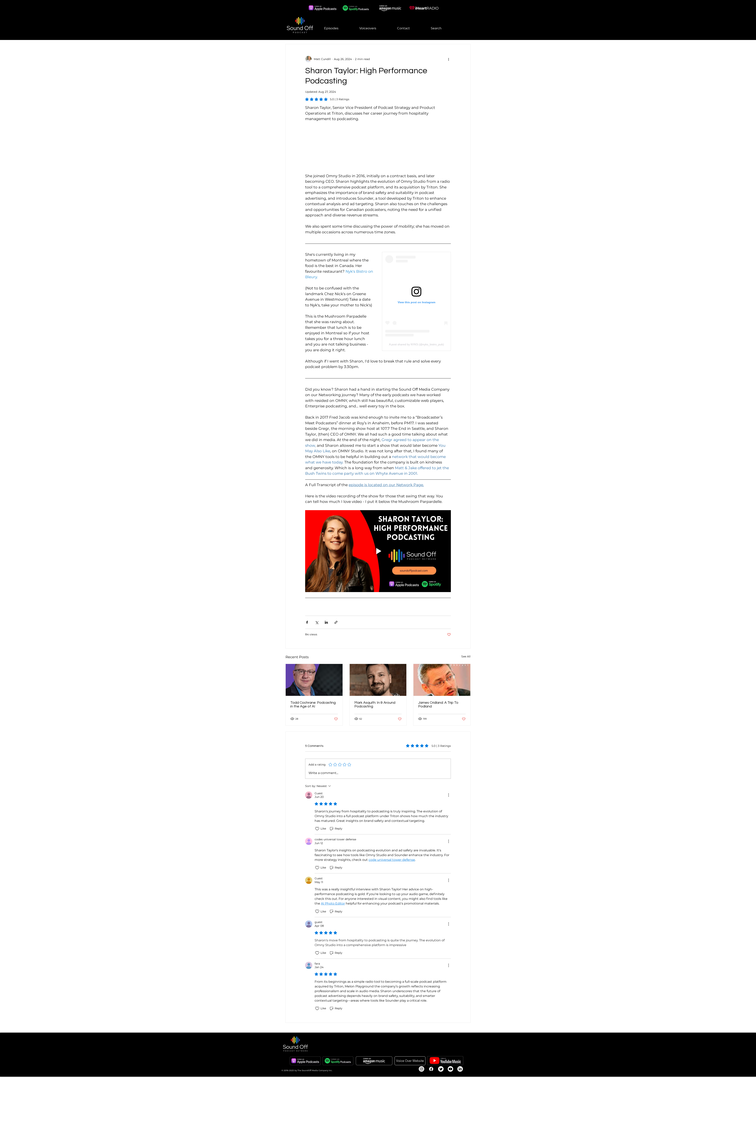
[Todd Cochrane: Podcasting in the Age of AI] (314, 680)
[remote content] (378, 147)
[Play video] (378, 551)
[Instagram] (421, 1069)
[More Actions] (448, 795)
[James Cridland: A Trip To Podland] (441, 680)
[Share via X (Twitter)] (317, 622)
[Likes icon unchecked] (317, 828)
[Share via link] (336, 622)
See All (466, 656)
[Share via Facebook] (307, 622)
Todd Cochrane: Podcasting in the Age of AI (313, 704)
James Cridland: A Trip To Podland (438, 704)
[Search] (470, 20)
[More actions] (448, 59)
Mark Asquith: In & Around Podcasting (374, 704)
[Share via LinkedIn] (326, 622)
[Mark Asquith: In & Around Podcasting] (378, 680)
